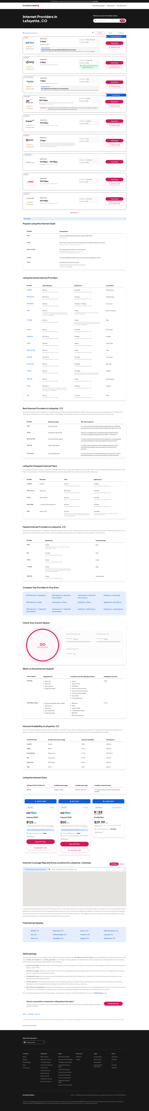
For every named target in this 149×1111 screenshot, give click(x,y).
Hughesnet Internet (46, 1078)
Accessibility (97, 1062)
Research (79, 1056)
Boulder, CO (35, 931)
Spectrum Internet (46, 1059)
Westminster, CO (109, 938)
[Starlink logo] (30, 101)
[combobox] (87, 869)
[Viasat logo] (30, 120)
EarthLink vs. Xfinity (84, 602)
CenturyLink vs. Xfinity (59, 602)
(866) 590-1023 (115, 47)
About (24, 1056)
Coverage (114, 864)
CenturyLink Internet (47, 1065)
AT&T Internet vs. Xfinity (34, 602)
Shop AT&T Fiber (40, 842)
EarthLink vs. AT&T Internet (86, 609)
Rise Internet (30, 296)
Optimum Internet (46, 1081)
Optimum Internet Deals (65, 1085)
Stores (122, 864)
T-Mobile (29, 320)
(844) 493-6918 (115, 106)
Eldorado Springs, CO (111, 931)
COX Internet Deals (64, 1069)
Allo (28, 395)
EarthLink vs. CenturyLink (112, 595)
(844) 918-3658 (115, 145)
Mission (25, 1059)
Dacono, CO (84, 931)
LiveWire (29, 290)
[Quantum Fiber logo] (30, 82)
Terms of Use (97, 1059)
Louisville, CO (108, 934)
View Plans (114, 43)
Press (24, 1065)
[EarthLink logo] (30, 198)
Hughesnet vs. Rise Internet (112, 602)
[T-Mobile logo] (30, 140)
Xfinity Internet (45, 1076)
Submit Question (113, 1003)
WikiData (114, 1067)
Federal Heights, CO (59, 934)
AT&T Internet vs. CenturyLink (35, 595)
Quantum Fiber (31, 350)
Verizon (29, 329)
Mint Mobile (30, 303)
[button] (99, 6)
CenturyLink (30, 364)
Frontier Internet (45, 1070)
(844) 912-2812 (115, 125)
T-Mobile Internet (46, 1062)
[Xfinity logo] (30, 62)
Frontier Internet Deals (64, 1072)
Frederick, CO (85, 934)
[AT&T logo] (30, 43)
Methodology (98, 993)
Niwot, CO (34, 938)
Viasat (28, 386)
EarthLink (29, 357)
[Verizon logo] (30, 182)
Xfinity (29, 343)
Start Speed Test (42, 645)
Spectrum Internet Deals (65, 1059)
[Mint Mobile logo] (30, 162)
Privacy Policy (98, 1056)
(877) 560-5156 (115, 184)
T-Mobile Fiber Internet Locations (35, 869)
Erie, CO (33, 934)
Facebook (115, 1056)
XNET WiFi (29, 379)
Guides (78, 1059)
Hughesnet (30, 336)
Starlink (29, 370)
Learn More (95, 1)
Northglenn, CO (58, 938)
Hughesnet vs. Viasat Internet (113, 609)
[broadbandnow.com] (31, 5)
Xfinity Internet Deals (64, 1077)
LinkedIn (114, 1059)
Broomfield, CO (58, 931)
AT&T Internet (44, 1056)
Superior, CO (84, 938)
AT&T (28, 310)
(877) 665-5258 (115, 203)
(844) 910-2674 (115, 67)
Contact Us (26, 1067)
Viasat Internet (45, 1073)
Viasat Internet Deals (64, 1075)
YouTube (114, 1065)
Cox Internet (44, 1067)
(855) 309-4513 (115, 86)
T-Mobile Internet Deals (65, 1062)
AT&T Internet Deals (64, 1056)
